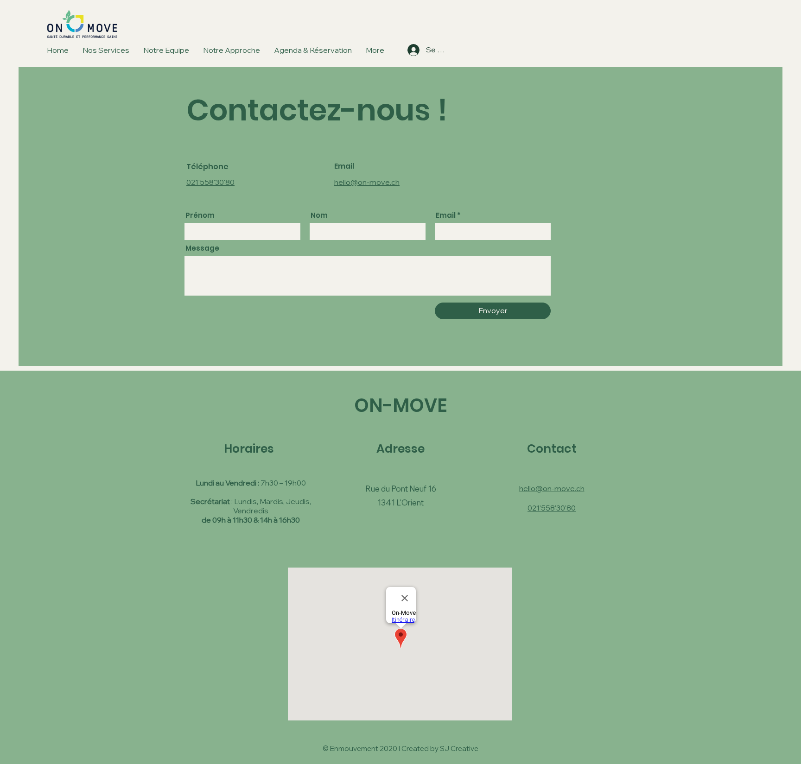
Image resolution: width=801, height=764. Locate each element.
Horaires (249, 449)
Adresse (400, 449)
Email (446, 215)
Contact (552, 449)
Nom (319, 215)
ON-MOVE (400, 405)
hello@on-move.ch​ (367, 182)
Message (202, 248)
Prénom (200, 215)
